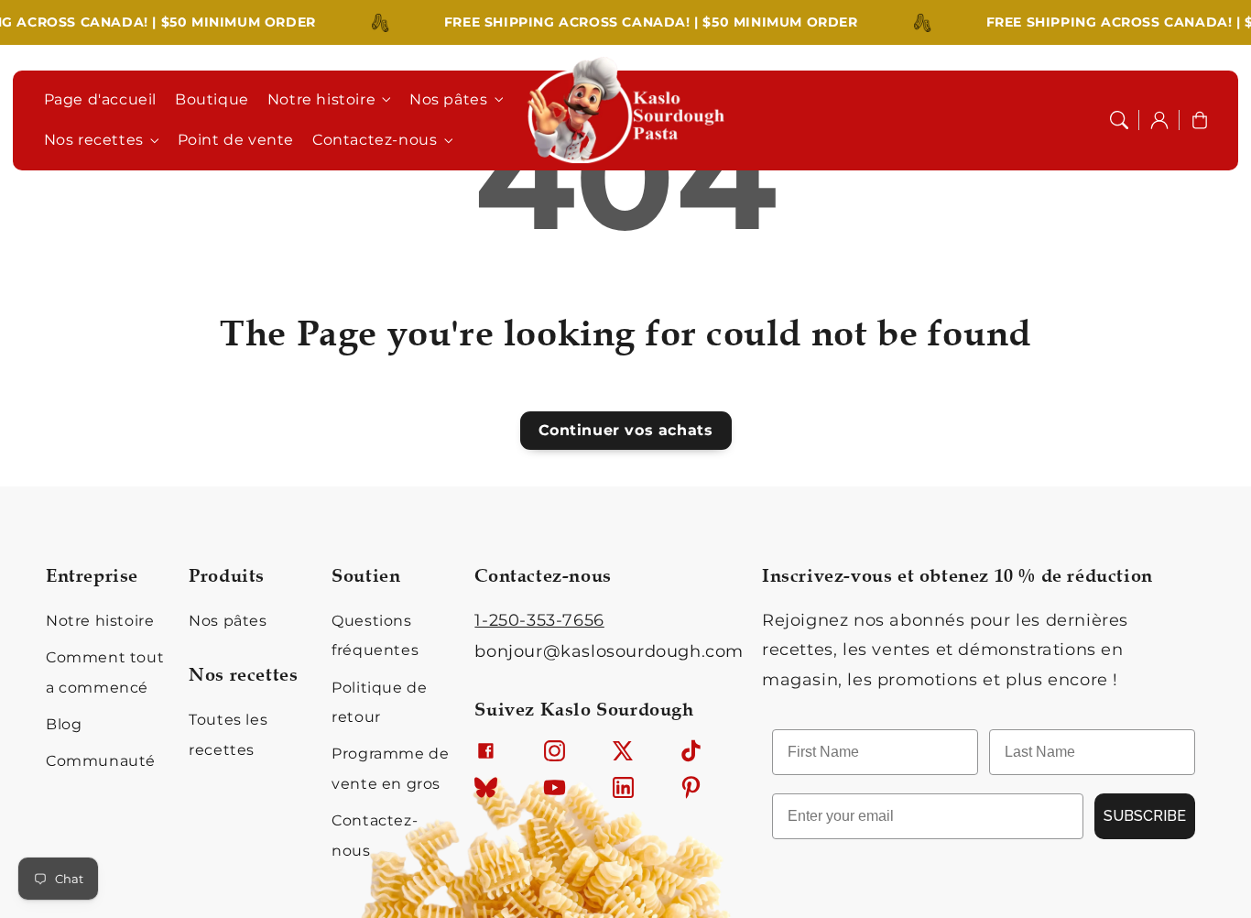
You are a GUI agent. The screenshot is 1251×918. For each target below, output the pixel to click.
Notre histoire (321, 99)
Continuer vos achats (625, 430)
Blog (64, 724)
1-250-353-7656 (539, 620)
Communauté (101, 761)
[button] (1119, 120)
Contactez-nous (374, 139)
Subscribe (1145, 816)
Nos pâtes (448, 99)
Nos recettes (94, 139)
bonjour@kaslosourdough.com (609, 651)
